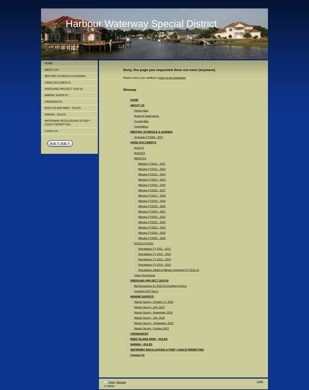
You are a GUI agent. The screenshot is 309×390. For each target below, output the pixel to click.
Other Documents (144, 275)
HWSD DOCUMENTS (143, 142)
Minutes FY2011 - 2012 (151, 163)
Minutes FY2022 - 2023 (152, 222)
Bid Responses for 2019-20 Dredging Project (160, 285)
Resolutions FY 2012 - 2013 (154, 254)
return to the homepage (172, 77)
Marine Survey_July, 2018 (149, 317)
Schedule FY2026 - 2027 (148, 137)
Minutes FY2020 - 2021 (152, 211)
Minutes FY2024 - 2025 (152, 232)
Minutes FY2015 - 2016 (152, 185)
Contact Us (137, 355)
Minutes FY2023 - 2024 (152, 227)
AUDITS (139, 147)
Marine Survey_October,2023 (151, 328)
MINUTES (140, 158)
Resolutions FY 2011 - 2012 (154, 248)
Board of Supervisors (146, 115)
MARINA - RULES (141, 344)
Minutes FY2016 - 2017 (152, 190)
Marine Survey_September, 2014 (153, 312)
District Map (141, 110)
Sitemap (121, 382)
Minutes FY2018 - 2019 (152, 200)
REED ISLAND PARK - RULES (149, 339)
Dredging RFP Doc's (146, 291)
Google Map (141, 121)
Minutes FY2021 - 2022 (152, 216)
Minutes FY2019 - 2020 (152, 206)
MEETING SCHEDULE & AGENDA (151, 131)
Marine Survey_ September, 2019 (153, 323)
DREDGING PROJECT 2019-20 (149, 280)
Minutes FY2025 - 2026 (152, 238)
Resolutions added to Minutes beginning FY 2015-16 (168, 270)
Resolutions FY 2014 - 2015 (154, 264)
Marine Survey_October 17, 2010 (153, 301)
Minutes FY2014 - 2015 (152, 179)
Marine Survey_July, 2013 (149, 307)
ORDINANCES (139, 333)
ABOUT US (137, 105)
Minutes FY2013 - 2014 (152, 174)
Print (111, 382)
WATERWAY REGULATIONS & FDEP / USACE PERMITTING (167, 349)
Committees (141, 126)
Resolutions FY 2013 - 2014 (154, 259)
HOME (134, 100)
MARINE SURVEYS (142, 296)
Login (260, 381)
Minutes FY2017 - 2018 (152, 195)
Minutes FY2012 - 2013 (152, 169)
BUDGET (139, 153)
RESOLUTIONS (143, 243)
